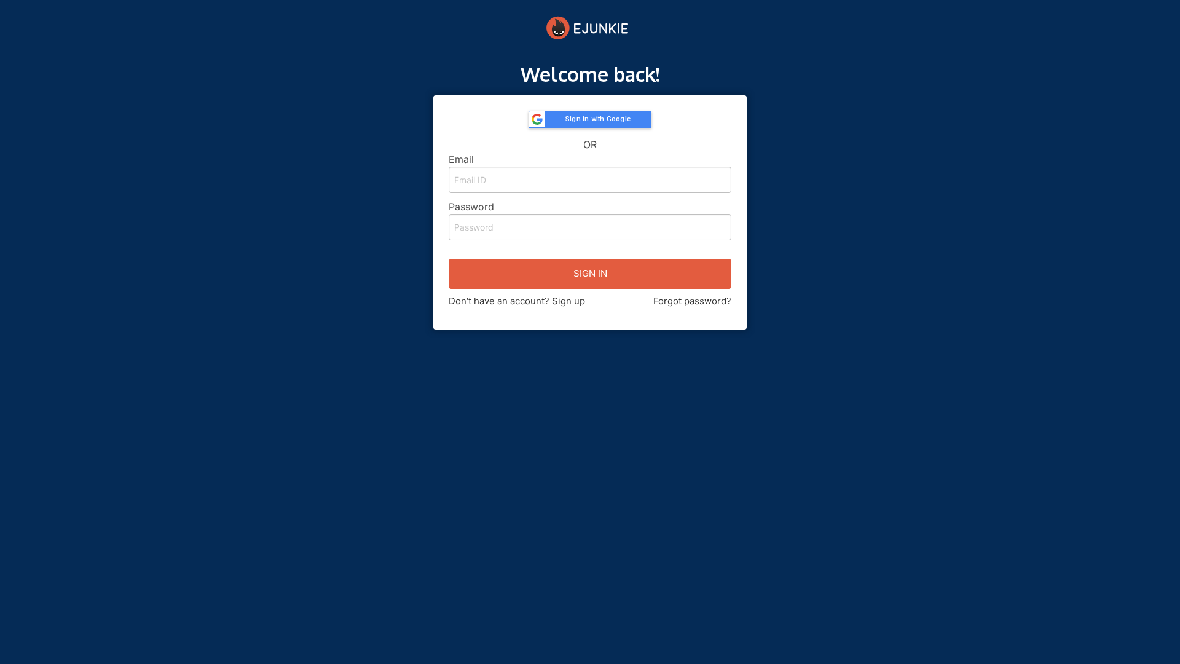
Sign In (590, 273)
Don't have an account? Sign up (517, 301)
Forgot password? (692, 301)
